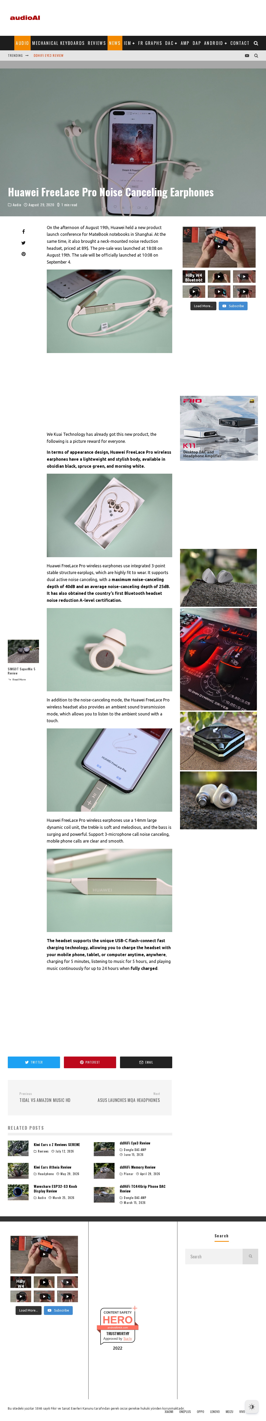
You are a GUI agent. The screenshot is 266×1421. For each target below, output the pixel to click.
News (115, 43)
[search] (250, 1256)
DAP (197, 43)
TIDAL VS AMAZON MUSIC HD (45, 1097)
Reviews (97, 43)
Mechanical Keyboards (58, 43)
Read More (19, 679)
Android (213, 43)
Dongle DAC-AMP (135, 1149)
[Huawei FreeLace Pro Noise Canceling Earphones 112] (109, 311)
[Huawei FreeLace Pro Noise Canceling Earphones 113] (109, 515)
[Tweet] (23, 242)
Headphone (46, 1174)
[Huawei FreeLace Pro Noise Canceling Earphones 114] (109, 650)
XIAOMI (169, 1411)
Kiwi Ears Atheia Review (53, 55)
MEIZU (229, 1411)
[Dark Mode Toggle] (251, 1406)
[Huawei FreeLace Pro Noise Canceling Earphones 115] (109, 770)
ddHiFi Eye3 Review (135, 1143)
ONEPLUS (185, 1411)
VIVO (242, 1411)
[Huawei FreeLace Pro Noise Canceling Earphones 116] (109, 890)
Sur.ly (127, 1339)
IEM (127, 43)
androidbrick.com (118, 1327)
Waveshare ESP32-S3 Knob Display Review (55, 1188)
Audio (22, 43)
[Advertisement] (163, 17)
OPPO (200, 1411)
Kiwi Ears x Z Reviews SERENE (57, 1144)
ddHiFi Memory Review (137, 1167)
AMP (185, 43)
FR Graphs (150, 43)
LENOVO (215, 1411)
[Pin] (23, 254)
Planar (129, 1174)
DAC (169, 43)
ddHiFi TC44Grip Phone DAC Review (142, 1188)
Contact (240, 43)
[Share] (23, 231)
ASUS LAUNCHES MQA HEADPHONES (129, 1097)
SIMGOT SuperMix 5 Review (21, 671)
